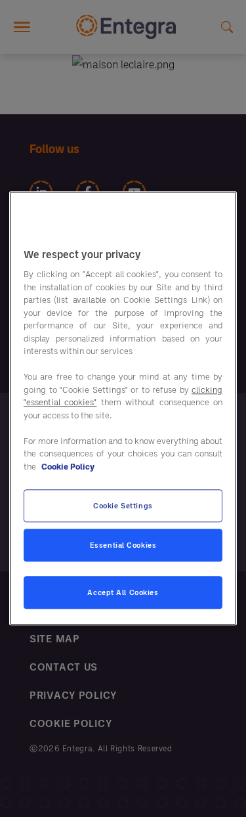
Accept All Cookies (122, 592)
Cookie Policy (67, 466)
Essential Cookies (123, 545)
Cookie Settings (123, 506)
